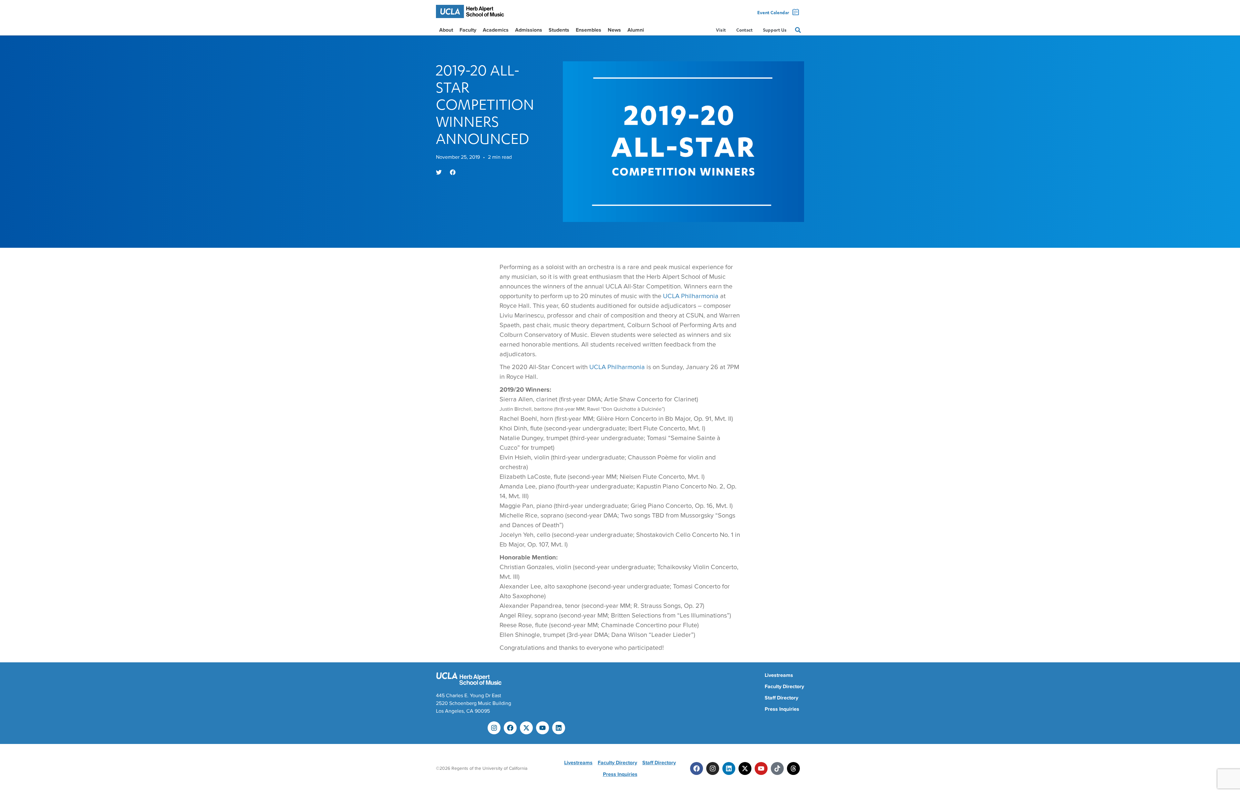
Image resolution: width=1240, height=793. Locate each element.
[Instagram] (494, 727)
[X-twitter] (526, 727)
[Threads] (793, 768)
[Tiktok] (777, 768)
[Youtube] (542, 727)
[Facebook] (510, 727)
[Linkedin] (558, 727)
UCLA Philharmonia (690, 296)
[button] (439, 172)
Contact (744, 30)
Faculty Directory (784, 686)
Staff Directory (781, 698)
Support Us (775, 30)
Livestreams (779, 675)
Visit (721, 30)
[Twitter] (745, 768)
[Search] (798, 30)
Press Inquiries (782, 709)
